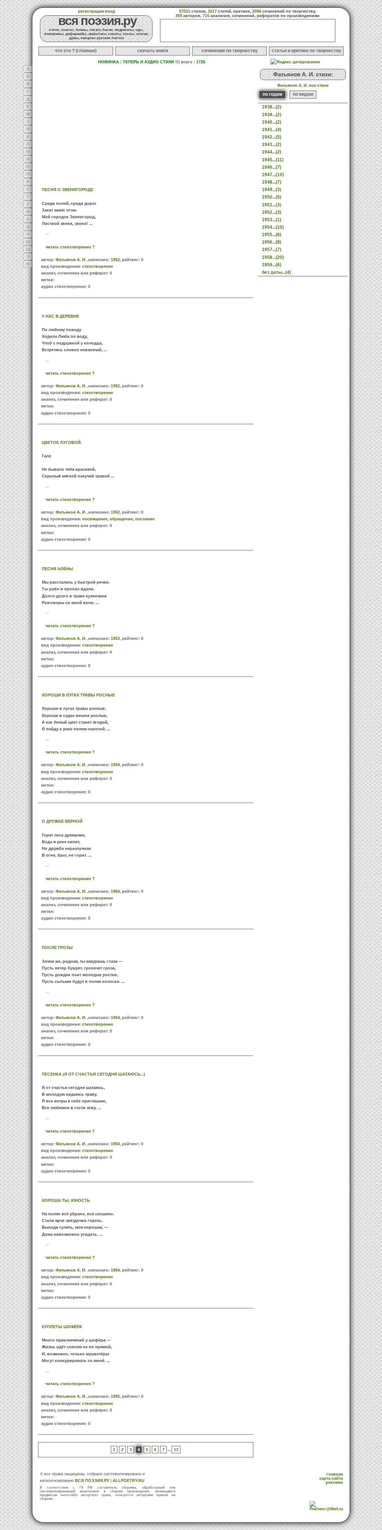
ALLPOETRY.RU (128, 1480)
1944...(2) (271, 152)
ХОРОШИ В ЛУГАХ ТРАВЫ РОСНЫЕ (78, 695)
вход (110, 11)
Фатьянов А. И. (71, 259)
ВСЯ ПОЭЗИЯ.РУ (92, 1480)
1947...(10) (273, 174)
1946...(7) (271, 167)
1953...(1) (271, 219)
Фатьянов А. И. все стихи (303, 85)
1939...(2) (271, 114)
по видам (303, 94)
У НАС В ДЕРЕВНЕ (60, 316)
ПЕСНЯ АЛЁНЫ (57, 568)
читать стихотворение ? (70, 247)
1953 (115, 638)
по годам (272, 94)
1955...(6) (271, 234)
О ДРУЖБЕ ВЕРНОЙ (62, 821)
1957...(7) (271, 249)
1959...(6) (271, 264)
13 (176, 1449)
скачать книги (152, 50)
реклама (334, 1482)
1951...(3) (271, 204)
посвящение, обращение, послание (118, 519)
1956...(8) (271, 242)
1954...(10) (273, 227)
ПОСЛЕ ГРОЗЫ (57, 947)
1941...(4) (271, 129)
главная (334, 1474)
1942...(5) (271, 137)
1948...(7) (271, 182)
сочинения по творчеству (229, 50)
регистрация (91, 11)
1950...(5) (271, 197)
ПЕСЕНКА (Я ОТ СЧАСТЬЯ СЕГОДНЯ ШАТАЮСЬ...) (93, 1074)
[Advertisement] (88, 121)
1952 (115, 259)
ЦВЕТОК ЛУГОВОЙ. (62, 442)
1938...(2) (271, 106)
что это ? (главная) (76, 50)
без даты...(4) (276, 272)
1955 (115, 1396)
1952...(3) (271, 212)
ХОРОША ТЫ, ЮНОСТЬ (66, 1200)
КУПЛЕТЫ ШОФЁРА (62, 1326)
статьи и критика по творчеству (306, 50)
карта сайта (331, 1478)
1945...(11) (273, 159)
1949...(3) (271, 189)
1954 (115, 764)
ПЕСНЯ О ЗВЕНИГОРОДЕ (67, 189)
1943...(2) (271, 144)
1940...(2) (271, 122)
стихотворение (97, 266)
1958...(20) (273, 257)
